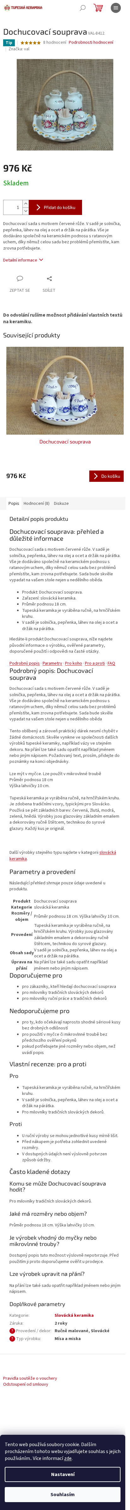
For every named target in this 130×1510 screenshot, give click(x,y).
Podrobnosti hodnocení (91, 43)
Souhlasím (62, 1494)
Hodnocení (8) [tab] (37, 503)
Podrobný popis (24, 663)
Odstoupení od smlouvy (25, 1385)
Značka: (19, 49)
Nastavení (62, 1474)
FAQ (111, 663)
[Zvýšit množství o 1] (25, 203)
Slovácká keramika (74, 1315)
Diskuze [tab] (61, 503)
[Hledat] (82, 8)
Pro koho (73, 663)
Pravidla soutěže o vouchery (30, 1379)
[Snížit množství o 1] (25, 211)
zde (68, 1458)
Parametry (52, 663)
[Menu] (115, 8)
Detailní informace (20, 260)
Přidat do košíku (59, 207)
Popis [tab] (14, 503)
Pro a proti (95, 663)
